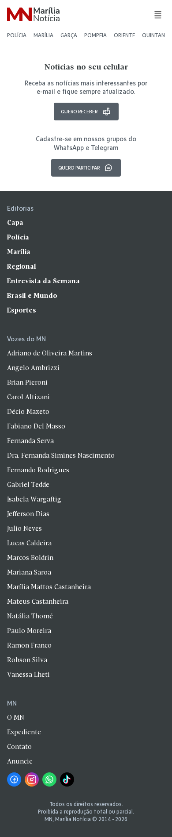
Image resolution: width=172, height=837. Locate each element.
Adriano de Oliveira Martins (49, 353)
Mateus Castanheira (37, 602)
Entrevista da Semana (43, 281)
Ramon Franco (29, 645)
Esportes (21, 310)
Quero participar (79, 167)
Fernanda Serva (30, 441)
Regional (21, 266)
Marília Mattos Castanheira (49, 587)
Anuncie (20, 761)
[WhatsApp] (49, 779)
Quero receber (79, 111)
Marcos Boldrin (30, 558)
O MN (15, 717)
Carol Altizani (28, 397)
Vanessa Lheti (28, 675)
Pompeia (95, 35)
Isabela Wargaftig (34, 499)
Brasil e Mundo (32, 296)
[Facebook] (14, 779)
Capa (15, 223)
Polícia (16, 35)
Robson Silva (27, 660)
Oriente (124, 35)
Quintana (155, 35)
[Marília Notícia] (33, 15)
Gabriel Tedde (28, 485)
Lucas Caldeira (29, 543)
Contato (19, 747)
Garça (68, 35)
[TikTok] (67, 779)
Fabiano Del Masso (36, 426)
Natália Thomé (30, 616)
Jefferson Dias (28, 514)
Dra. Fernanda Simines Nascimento (61, 455)
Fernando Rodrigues (38, 470)
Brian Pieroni (27, 382)
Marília (43, 35)
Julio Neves (24, 528)
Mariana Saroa (29, 572)
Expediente (24, 732)
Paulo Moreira (29, 631)
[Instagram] (32, 779)
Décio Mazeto (28, 412)
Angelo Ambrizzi (33, 368)
